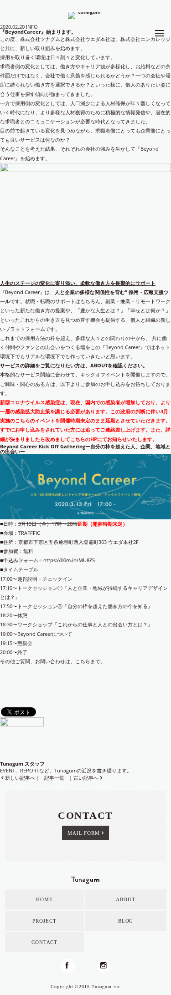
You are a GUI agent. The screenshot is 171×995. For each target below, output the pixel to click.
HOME (44, 899)
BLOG (126, 921)
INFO (32, 26)
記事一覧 (54, 777)
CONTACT (44, 942)
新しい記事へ (20, 777)
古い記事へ (85, 777)
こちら (82, 661)
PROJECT (44, 921)
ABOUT (99, 365)
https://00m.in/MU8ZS (69, 560)
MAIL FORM (83, 833)
